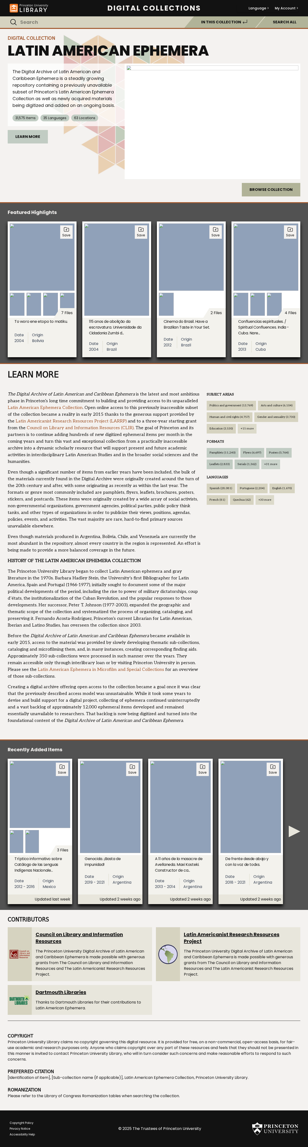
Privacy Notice (20, 1129)
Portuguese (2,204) (252, 488)
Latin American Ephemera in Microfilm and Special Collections (101, 669)
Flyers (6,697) (252, 452)
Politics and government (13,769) (231, 405)
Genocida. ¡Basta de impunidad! (103, 861)
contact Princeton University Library (88, 1053)
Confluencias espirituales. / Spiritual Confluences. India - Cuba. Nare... (263, 327)
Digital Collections (154, 8)
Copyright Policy (21, 1123)
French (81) (217, 500)
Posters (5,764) (279, 452)
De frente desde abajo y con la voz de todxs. (247, 861)
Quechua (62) (242, 500)
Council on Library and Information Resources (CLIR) (80, 427)
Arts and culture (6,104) (277, 405)
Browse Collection (271, 189)
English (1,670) (282, 488)
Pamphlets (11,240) (223, 452)
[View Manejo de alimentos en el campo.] (212, 121)
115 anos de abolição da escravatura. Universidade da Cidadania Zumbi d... (115, 327)
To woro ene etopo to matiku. (41, 321)
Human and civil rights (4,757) (230, 417)
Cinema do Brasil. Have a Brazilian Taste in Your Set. (187, 324)
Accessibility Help (22, 1134)
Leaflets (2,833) (220, 464)
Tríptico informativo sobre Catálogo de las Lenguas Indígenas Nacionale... (38, 864)
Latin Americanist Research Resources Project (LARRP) (71, 421)
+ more (247, 428)
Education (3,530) (221, 428)
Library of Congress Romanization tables (82, 1096)
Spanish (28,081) (221, 488)
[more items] (294, 831)
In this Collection (221, 22)
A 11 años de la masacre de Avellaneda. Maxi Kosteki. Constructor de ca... (179, 864)
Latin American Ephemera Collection (45, 407)
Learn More (27, 136)
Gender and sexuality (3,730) (276, 417)
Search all (284, 22)
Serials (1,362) (247, 464)
